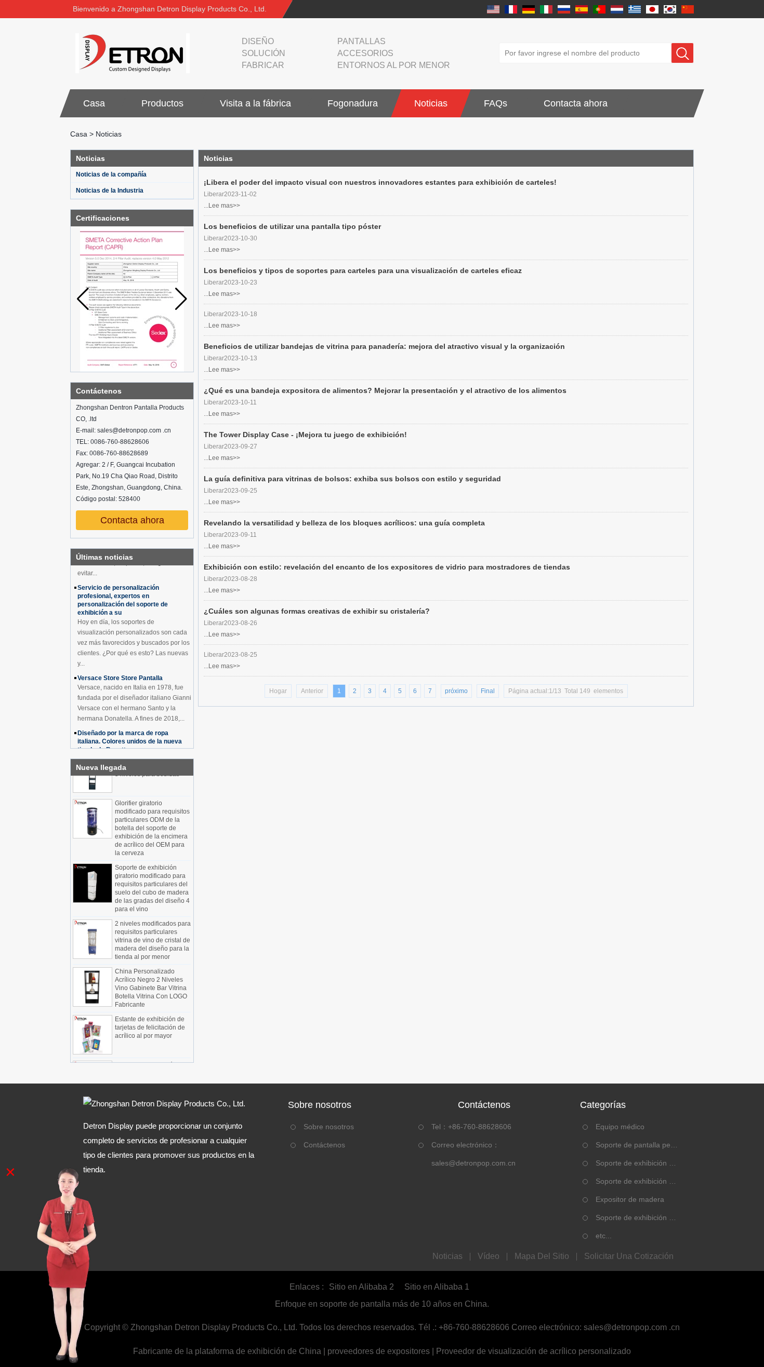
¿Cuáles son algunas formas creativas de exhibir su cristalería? (317, 611)
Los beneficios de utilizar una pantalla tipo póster (292, 226)
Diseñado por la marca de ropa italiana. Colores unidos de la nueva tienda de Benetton (129, 732)
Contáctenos (324, 1145)
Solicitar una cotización (629, 1256)
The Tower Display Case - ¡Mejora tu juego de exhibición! (305, 434)
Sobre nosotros (329, 1126)
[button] (181, 299)
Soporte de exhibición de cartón (638, 1217)
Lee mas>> (224, 205)
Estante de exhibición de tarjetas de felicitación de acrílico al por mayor (150, 1018)
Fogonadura (352, 103)
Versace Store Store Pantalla (120, 668)
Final (488, 691)
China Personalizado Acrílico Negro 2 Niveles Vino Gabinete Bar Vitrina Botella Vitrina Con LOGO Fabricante (151, 978)
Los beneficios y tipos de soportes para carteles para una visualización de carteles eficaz (363, 270)
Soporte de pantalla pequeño (638, 1145)
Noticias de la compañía (111, 174)
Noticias (430, 103)
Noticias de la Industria (109, 190)
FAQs (495, 103)
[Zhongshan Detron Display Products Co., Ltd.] (130, 53)
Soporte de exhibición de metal (638, 1181)
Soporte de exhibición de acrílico (638, 1163)
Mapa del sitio (542, 1256)
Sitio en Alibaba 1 (436, 1286)
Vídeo (488, 1256)
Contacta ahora (576, 103)
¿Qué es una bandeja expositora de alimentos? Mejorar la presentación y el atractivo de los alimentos (385, 390)
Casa (94, 103)
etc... (604, 1235)
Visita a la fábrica (255, 103)
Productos (162, 103)
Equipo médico (620, 1126)
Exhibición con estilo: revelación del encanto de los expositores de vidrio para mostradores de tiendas (387, 567)
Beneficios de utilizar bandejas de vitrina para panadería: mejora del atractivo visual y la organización (384, 346)
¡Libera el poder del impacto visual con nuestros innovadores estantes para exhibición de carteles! (380, 182)
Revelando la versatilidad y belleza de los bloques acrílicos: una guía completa (344, 523)
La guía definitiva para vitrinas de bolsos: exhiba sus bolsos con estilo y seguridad (352, 479)
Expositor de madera (630, 1199)
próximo (456, 691)
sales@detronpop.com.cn (473, 1163)
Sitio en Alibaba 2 (361, 1286)
